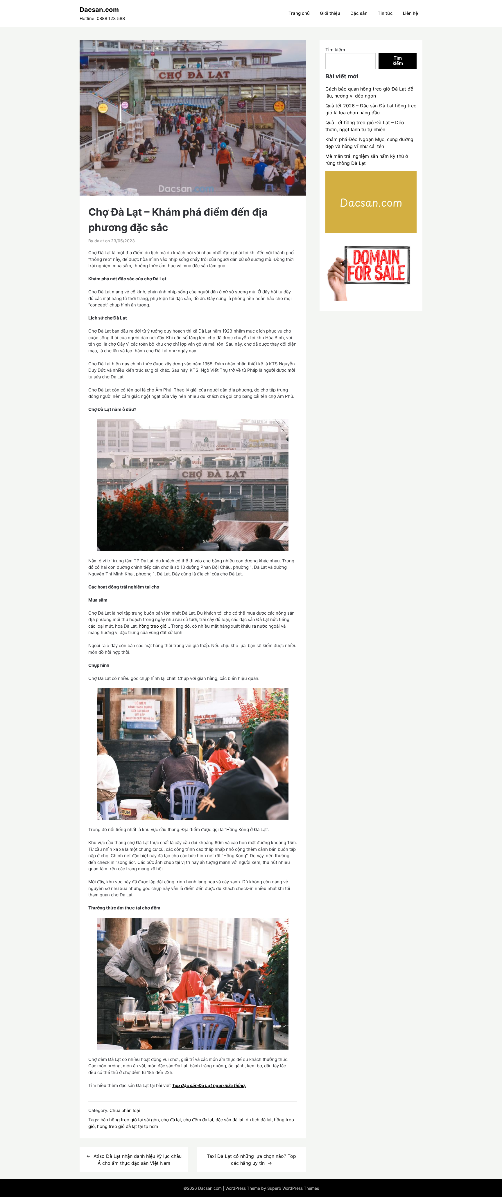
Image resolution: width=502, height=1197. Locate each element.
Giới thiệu (330, 13)
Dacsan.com (99, 9)
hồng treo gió (152, 626)
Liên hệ (410, 13)
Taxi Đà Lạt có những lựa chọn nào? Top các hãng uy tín (251, 1159)
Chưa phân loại (125, 1110)
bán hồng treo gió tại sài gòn (130, 1119)
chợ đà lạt (171, 1119)
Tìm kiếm (335, 50)
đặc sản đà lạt (229, 1119)
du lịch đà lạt (259, 1119)
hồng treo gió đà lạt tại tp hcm (127, 1126)
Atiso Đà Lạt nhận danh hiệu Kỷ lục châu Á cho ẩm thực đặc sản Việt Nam (138, 1159)
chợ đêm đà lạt (198, 1119)
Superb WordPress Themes (293, 1188)
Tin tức (385, 13)
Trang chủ (299, 13)
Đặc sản (358, 13)
